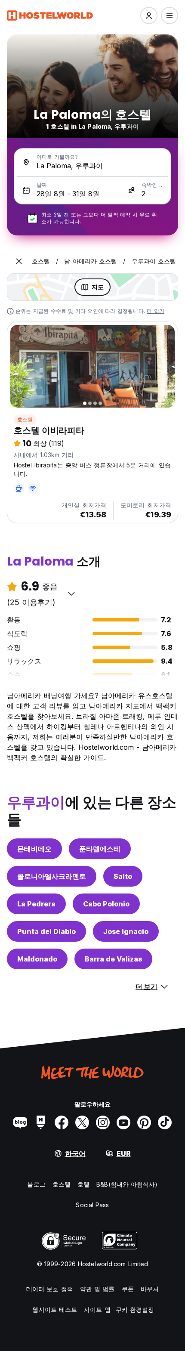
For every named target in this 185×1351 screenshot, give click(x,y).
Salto (123, 876)
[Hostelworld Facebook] (61, 1122)
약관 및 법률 (97, 1288)
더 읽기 (155, 311)
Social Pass (92, 1205)
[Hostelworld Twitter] (82, 1122)
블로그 (36, 1184)
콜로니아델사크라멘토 (51, 876)
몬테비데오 (34, 848)
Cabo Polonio (106, 904)
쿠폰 (128, 1288)
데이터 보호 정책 (49, 1288)
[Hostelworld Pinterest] (144, 1122)
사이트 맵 (97, 1309)
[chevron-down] (71, 593)
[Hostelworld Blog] (20, 1122)
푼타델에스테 (99, 848)
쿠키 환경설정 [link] (135, 1309)
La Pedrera (36, 904)
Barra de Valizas (113, 959)
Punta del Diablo (46, 931)
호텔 (83, 1184)
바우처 (150, 1288)
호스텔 (25, 419)
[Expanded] (19, 261)
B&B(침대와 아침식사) (126, 1184)
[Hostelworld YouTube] (123, 1122)
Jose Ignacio (125, 931)
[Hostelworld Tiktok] (165, 1122)
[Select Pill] (148, 15)
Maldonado (37, 959)
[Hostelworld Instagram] (103, 1122)
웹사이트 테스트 (54, 1309)
